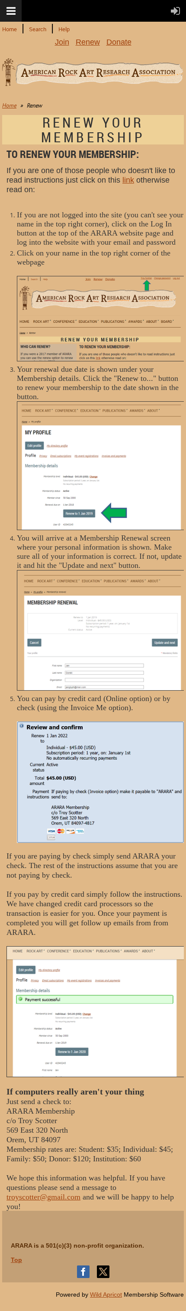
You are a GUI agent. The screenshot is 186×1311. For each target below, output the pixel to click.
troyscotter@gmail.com (43, 1197)
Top (16, 1259)
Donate (118, 42)
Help (64, 29)
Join (62, 42)
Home (9, 29)
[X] (103, 1271)
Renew (88, 42)
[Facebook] (83, 1271)
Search (37, 29)
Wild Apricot (106, 1294)
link (128, 180)
